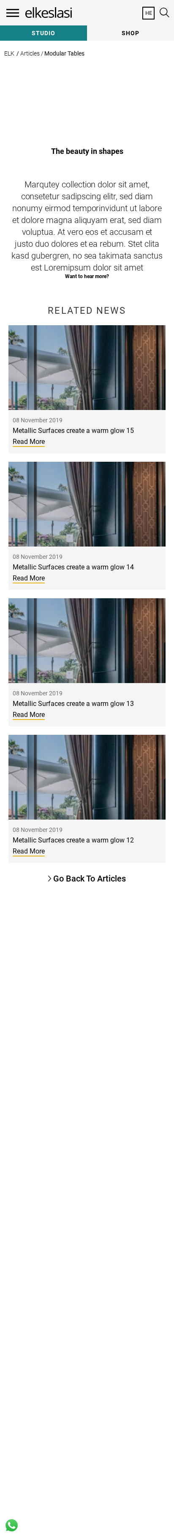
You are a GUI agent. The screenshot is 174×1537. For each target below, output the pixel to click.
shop (130, 33)
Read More (29, 442)
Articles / (32, 53)
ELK (9, 53)
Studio (43, 33)
